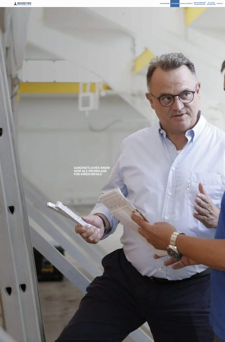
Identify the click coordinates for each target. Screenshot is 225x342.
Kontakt (220, 3)
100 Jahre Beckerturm (211, 3)
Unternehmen (165, 3)
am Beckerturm (200, 3)
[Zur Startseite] (22, 3)
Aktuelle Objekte (186, 3)
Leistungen (175, 3)
